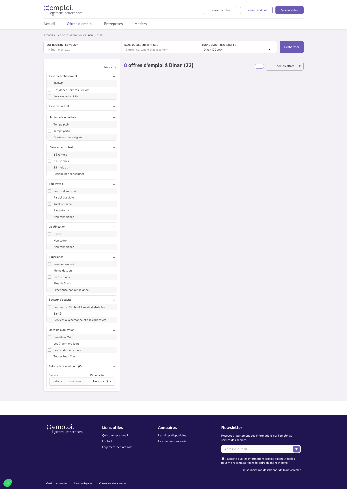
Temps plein (61, 125)
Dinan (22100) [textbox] (213, 50)
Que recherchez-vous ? (62, 45)
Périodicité (97, 375)
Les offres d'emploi (69, 35)
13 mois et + (61, 168)
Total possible (62, 204)
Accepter (66, 470)
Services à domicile (65, 96)
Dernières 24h (62, 337)
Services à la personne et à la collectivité (79, 320)
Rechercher (291, 47)
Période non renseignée (69, 174)
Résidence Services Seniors (71, 90)
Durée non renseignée (68, 137)
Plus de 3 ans (62, 283)
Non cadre (60, 241)
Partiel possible (63, 198)
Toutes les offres (64, 356)
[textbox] (82, 49)
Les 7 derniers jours (66, 344)
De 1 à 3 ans (61, 277)
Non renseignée (63, 217)
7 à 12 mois (61, 161)
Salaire (53, 375)
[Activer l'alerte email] (259, 66)
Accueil (49, 23)
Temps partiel (62, 131)
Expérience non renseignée (71, 290)
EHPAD (58, 84)
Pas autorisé (61, 210)
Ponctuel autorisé (64, 191)
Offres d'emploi (80, 23)
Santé (57, 314)
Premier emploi (63, 264)
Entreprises (113, 23)
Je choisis (41, 470)
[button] (7, 483)
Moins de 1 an (62, 271)
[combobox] (82, 49)
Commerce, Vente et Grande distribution (79, 307)
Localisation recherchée (219, 45)
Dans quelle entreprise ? (141, 45)
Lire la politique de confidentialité (23, 459)
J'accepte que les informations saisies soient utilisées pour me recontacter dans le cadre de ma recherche (258, 461)
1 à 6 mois (60, 155)
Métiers (140, 23)
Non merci (16, 470)
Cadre (57, 234)
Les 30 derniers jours (67, 350)
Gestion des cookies (56, 483)
